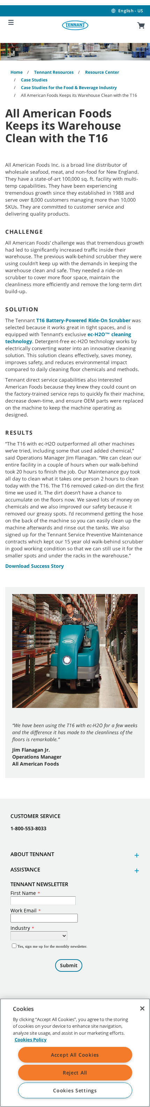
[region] (75, 1052)
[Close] (142, 1008)
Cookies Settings (75, 1090)
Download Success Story (34, 566)
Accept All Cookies (75, 1054)
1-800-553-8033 (28, 828)
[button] (136, 855)
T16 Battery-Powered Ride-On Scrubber (83, 320)
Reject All (75, 1072)
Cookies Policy (30, 1039)
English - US (130, 11)
